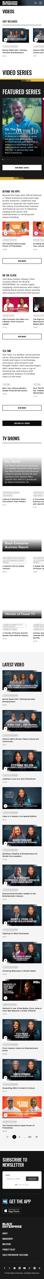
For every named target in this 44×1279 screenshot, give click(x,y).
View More (22, 466)
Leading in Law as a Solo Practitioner (19, 779)
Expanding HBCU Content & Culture (18, 1088)
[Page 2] (36, 1137)
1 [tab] (2, 159)
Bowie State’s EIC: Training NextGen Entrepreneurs (14, 51)
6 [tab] (13, 159)
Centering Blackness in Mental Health (19, 971)
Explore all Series (22, 423)
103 (29, 1137)
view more (22, 261)
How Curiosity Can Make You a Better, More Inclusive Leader (15, 321)
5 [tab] (11, 159)
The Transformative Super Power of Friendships (14, 245)
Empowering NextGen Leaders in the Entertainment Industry (19, 894)
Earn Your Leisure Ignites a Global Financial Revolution (14, 389)
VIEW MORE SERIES (22, 167)
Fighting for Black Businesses (15, 933)
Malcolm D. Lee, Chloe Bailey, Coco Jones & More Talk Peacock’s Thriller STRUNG (21, 1009)
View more (22, 531)
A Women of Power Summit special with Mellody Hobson (15, 634)
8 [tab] (18, 159)
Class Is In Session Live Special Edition (19, 816)
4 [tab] (9, 159)
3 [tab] (7, 159)
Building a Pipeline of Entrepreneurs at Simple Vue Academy (19, 855)
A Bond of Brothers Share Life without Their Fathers (14, 500)
